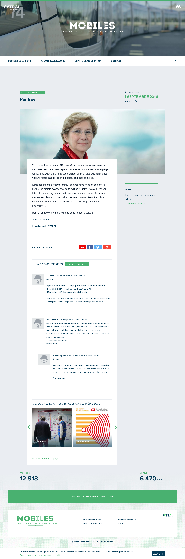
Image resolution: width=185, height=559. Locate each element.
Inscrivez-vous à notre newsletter (93, 497)
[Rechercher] (175, 61)
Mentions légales (105, 542)
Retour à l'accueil (92, 33)
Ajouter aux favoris (53, 61)
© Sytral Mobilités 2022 (83, 542)
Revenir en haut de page (45, 458)
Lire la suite (52, 427)
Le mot (128, 190)
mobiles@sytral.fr (62, 356)
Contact (116, 61)
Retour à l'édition (30, 92)
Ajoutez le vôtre (136, 203)
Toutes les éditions (20, 61)
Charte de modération (88, 61)
